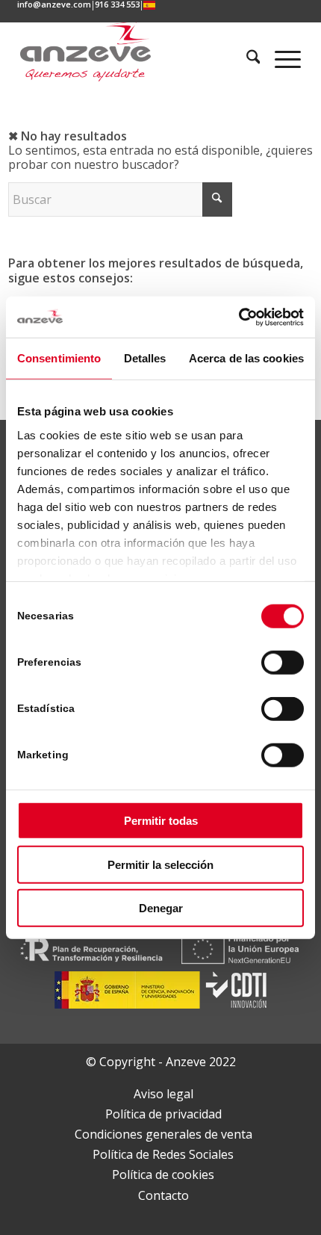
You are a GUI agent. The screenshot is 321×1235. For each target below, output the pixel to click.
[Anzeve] (104, 51)
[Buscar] (247, 59)
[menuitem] (54, 5)
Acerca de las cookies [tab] (246, 358)
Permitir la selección (160, 864)
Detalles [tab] (145, 358)
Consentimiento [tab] (59, 358)
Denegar (161, 908)
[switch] (282, 663)
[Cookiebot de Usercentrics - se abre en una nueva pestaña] (238, 316)
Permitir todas (161, 820)
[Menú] (280, 59)
